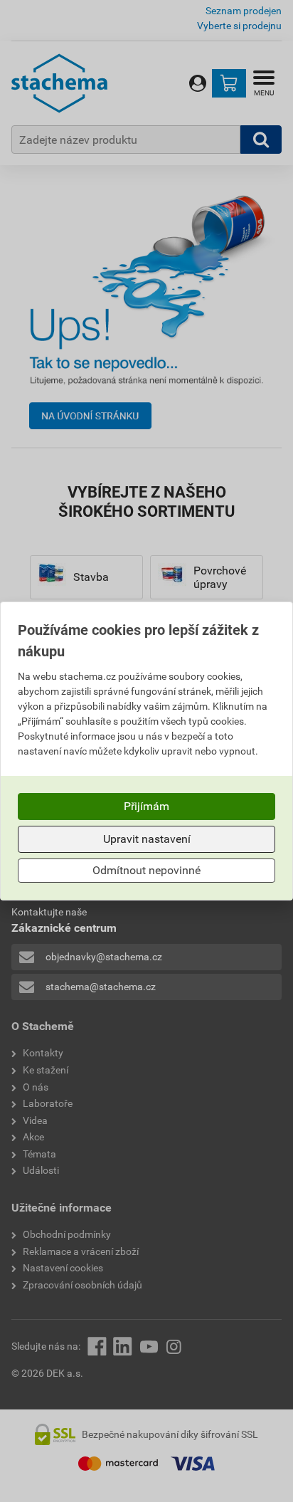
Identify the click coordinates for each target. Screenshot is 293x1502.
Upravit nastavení (147, 839)
